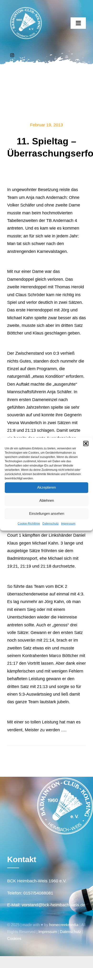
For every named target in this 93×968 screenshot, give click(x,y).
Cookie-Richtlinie (29, 523)
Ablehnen (46, 500)
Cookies (14, 939)
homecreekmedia (63, 925)
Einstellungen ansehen (46, 513)
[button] (85, 443)
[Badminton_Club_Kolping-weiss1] (26, 9)
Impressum (68, 523)
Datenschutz (50, 523)
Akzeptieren (46, 487)
